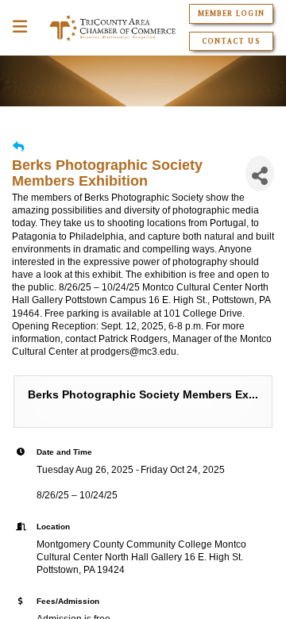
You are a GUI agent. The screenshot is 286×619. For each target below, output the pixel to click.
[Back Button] (18, 147)
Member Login (231, 13)
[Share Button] (259, 173)
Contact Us (231, 41)
